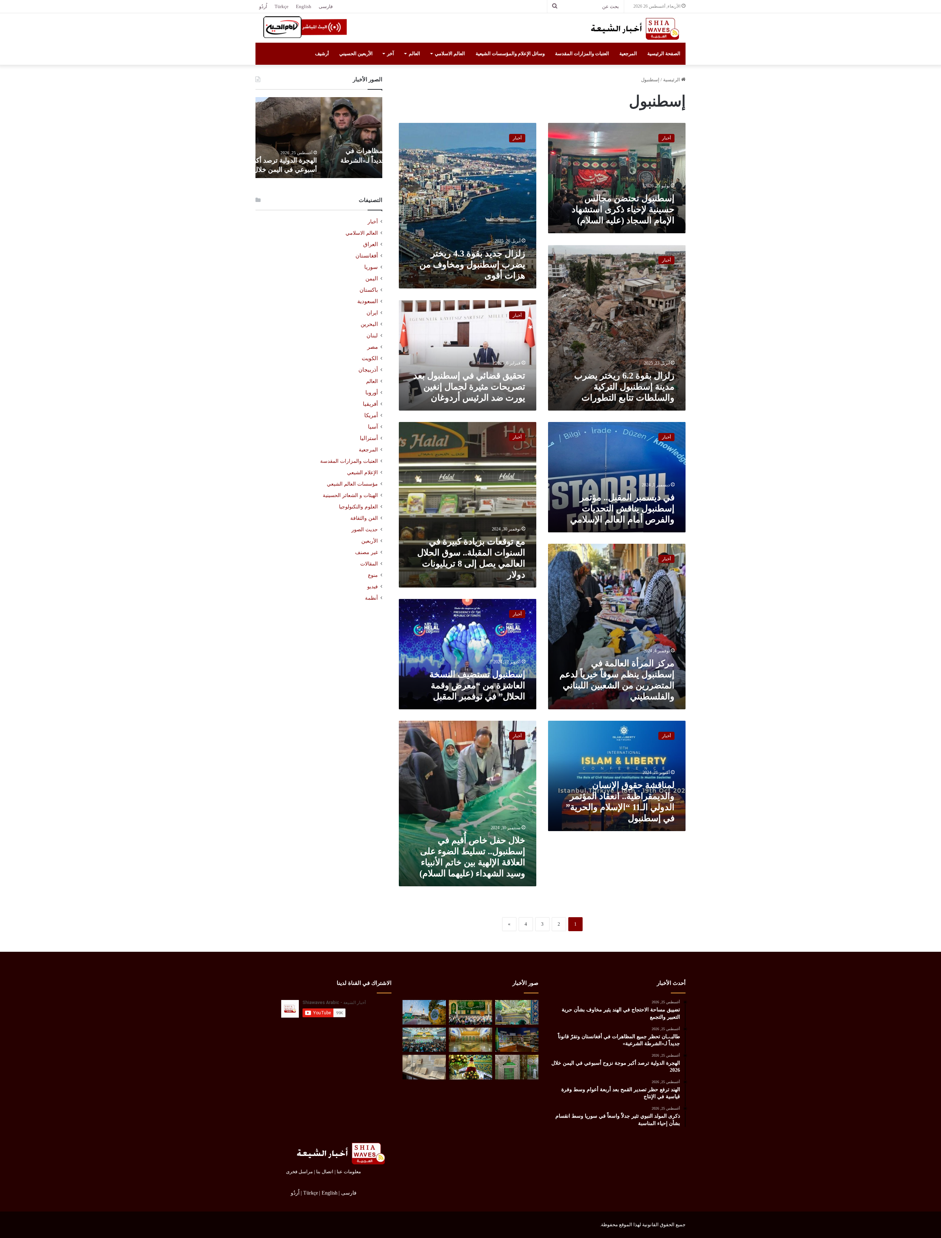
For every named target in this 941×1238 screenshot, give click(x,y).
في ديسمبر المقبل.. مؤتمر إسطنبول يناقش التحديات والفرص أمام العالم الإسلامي (622, 508)
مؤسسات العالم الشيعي (352, 484)
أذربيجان (368, 370)
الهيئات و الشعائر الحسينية (350, 495)
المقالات (369, 564)
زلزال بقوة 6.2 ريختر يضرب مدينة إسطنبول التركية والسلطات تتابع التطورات (624, 386)
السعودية (367, 301)
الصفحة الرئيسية (663, 53)
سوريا (371, 267)
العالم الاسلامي (450, 53)
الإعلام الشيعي (362, 472)
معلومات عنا (349, 1171)
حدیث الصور (364, 529)
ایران (372, 313)
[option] (318, 137)
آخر (390, 53)
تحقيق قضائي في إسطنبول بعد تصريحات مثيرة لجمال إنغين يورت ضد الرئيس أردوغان (469, 386)
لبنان (372, 335)
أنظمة (371, 598)
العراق (370, 244)
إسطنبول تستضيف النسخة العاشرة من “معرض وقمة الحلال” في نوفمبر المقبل (477, 685)
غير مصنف (366, 552)
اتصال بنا (324, 1171)
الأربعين (369, 541)
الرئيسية (672, 79)
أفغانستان (366, 256)
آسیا (373, 427)
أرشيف (322, 53)
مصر (372, 347)
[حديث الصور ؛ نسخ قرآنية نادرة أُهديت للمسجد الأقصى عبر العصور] (424, 1067)
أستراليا (369, 438)
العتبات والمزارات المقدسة (582, 53)
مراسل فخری (299, 1171)
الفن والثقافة (364, 518)
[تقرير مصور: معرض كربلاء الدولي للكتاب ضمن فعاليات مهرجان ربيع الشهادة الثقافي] (517, 1040)
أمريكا (371, 415)
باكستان (368, 290)
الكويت (370, 358)
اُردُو (263, 6)
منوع (373, 575)
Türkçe (282, 6)
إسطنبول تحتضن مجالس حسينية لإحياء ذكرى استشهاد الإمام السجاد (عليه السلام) (623, 209)
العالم (414, 53)
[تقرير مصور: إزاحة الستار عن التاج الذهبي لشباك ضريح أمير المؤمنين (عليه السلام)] (470, 1040)
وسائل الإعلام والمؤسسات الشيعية (510, 53)
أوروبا (371, 392)
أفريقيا (370, 404)
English (303, 6)
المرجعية (628, 53)
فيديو (372, 586)
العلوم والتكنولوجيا (358, 507)
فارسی (326, 6)
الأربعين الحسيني (356, 53)
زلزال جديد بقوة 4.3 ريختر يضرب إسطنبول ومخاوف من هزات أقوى (472, 264)
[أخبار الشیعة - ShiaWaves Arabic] (632, 28)
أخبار (373, 221)
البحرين (369, 324)
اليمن (371, 278)
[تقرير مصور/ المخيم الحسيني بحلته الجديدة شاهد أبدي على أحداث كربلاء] (517, 1067)
